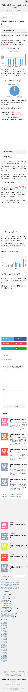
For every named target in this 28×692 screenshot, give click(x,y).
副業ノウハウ (5, 596)
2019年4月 (4, 625)
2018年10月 (4, 630)
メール (5, 395)
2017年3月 (4, 657)
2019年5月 (4, 624)
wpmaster (8, 359)
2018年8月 (4, 633)
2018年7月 (4, 635)
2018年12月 (4, 628)
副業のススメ (4, 594)
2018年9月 (4, 631)
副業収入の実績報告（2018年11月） (11, 587)
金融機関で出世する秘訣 (7, 615)
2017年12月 (4, 644)
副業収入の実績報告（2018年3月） (14, 494)
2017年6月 (4, 652)
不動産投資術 (4, 601)
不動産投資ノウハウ (6, 605)
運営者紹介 (13, 675)
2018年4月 (4, 638)
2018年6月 (4, 636)
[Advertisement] (13, 137)
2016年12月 (4, 661)
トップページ (6, 671)
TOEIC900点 (4, 611)
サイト (4, 400)
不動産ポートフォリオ (7, 603)
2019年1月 (4, 627)
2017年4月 (4, 655)
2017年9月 (4, 649)
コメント (5, 370)
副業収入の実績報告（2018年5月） (14, 496)
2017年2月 (4, 658)
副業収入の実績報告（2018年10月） (11, 589)
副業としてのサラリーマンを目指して (14, 684)
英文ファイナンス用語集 (7, 613)
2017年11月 (4, 646)
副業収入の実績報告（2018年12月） (11, 585)
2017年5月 (4, 653)
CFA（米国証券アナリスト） (9, 608)
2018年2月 (4, 641)
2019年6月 (4, 622)
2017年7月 (4, 650)
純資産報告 (4, 600)
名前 (4, 389)
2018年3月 (4, 639)
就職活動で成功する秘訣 (7, 616)
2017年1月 (4, 660)
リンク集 (19, 675)
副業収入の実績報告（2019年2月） (10, 582)
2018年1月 (4, 642)
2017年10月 (4, 647)
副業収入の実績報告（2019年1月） (10, 584)
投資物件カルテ (5, 607)
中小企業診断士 (5, 610)
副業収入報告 (5, 355)
